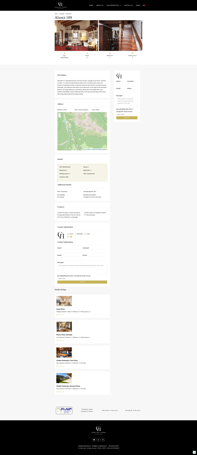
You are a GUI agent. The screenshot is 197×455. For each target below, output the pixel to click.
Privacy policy (110, 410)
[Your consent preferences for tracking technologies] (194, 452)
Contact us (128, 5)
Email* (59, 255)
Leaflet (88, 149)
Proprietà (61, 13)
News (138, 5)
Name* (59, 248)
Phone (85, 255)
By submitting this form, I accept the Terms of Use (73, 276)
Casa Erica (60, 309)
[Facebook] (71, 237)
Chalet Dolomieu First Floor (67, 360)
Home (91, 5)
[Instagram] (68, 237)
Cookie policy (133, 410)
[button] (56, 36)
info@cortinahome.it (84, 446)
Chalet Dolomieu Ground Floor (68, 386)
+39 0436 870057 (113, 446)
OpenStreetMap (97, 149)
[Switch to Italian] (144, 5)
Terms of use (62, 278)
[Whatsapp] (98, 440)
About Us (99, 5)
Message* (60, 262)
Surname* (86, 248)
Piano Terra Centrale (64, 335)
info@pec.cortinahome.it (99, 446)
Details (60, 315)
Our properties (112, 5)
